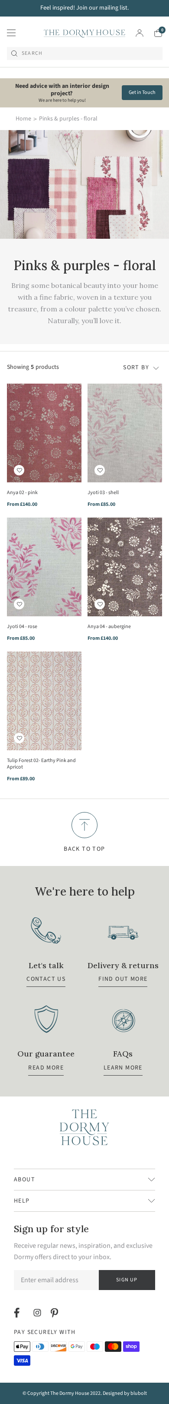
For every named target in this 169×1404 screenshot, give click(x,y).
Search (32, 53)
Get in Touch (142, 92)
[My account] (139, 33)
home (23, 119)
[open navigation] (11, 33)
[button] (19, 470)
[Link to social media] (18, 1312)
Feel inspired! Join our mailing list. (84, 7)
